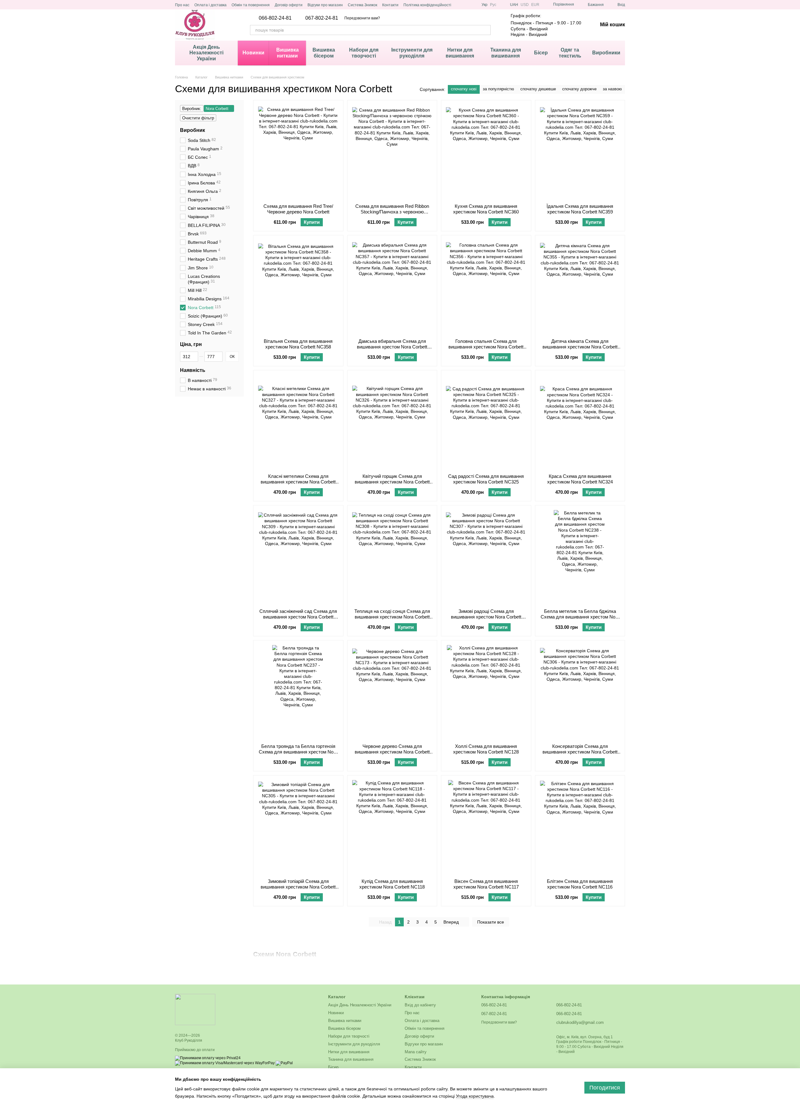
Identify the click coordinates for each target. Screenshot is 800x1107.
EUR (535, 5)
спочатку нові (464, 89)
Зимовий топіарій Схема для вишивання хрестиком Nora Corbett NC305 (298, 887)
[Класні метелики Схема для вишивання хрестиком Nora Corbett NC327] (298, 422)
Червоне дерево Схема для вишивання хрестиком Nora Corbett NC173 (392, 752)
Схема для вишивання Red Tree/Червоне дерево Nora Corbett (298, 208)
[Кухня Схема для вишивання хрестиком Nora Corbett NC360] (486, 152)
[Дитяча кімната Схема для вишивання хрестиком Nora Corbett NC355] (580, 287)
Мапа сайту (416, 1051)
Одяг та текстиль (570, 52)
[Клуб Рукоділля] (195, 1009)
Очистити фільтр (198, 118)
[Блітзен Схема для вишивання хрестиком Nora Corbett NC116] (580, 827)
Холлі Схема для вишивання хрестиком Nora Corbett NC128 (486, 749)
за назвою (612, 89)
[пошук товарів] (486, 30)
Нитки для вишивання (460, 52)
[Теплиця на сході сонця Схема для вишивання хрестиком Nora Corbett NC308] (392, 557)
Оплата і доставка (210, 5)
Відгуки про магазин (325, 5)
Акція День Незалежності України (206, 52)
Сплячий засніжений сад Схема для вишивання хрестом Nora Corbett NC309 (298, 617)
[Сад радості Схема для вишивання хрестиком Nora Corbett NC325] (486, 422)
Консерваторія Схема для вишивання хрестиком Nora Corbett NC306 (580, 752)
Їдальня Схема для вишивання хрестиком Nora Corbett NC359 (580, 208)
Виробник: (191, 108)
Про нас (182, 5)
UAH (514, 5)
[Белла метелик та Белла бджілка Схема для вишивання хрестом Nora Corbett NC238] (580, 557)
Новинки (253, 52)
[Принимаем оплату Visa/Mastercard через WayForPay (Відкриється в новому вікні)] (225, 1063)
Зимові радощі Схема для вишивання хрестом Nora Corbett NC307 (486, 617)
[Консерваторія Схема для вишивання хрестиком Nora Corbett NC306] (580, 692)
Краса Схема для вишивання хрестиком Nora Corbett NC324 (580, 478)
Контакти (390, 5)
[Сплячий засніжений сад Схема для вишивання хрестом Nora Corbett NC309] (298, 557)
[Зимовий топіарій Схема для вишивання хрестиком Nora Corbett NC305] (298, 827)
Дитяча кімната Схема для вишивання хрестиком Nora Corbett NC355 (580, 346)
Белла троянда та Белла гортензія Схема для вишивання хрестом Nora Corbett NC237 (298, 752)
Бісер (541, 52)
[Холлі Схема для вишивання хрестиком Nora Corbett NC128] (486, 692)
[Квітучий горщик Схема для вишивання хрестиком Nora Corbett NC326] (392, 422)
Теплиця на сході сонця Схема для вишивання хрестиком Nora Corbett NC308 (392, 617)
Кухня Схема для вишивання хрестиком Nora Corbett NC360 (486, 208)
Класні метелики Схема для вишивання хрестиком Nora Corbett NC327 (298, 481)
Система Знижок (362, 5)
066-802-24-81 (275, 18)
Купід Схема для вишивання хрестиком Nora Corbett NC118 (392, 884)
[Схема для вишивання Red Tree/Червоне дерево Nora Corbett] (298, 152)
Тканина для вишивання (505, 52)
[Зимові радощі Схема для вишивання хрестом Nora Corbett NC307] (486, 557)
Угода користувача (475, 1096)
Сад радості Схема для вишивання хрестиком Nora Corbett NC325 (486, 478)
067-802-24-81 (321, 18)
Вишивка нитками (287, 52)
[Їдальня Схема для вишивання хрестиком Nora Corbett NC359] (580, 152)
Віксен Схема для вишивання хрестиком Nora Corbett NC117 (486, 884)
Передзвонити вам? (362, 18)
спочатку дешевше (538, 89)
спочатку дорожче (579, 89)
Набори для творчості (363, 52)
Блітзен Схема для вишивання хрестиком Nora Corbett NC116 (580, 884)
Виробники (606, 52)
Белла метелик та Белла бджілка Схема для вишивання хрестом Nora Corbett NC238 (580, 617)
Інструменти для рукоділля (411, 52)
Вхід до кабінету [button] (420, 1005)
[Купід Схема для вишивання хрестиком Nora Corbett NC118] (392, 827)
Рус (493, 5)
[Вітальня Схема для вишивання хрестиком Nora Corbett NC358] (298, 287)
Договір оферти (288, 5)
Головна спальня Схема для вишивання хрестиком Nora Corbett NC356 (485, 346)
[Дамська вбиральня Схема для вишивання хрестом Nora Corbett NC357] (392, 287)
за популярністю (498, 89)
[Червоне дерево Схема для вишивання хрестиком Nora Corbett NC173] (392, 692)
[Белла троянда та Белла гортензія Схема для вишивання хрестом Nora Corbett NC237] (298, 692)
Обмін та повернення (251, 5)
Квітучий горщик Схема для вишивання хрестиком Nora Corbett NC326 (392, 481)
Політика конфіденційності (427, 5)
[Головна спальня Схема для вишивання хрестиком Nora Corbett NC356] (486, 287)
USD (525, 5)
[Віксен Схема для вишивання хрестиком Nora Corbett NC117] (486, 827)
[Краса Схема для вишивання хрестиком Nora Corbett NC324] (580, 422)
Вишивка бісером (323, 52)
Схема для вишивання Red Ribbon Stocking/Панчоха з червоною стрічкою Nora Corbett (392, 211)
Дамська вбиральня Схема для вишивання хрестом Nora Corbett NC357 (392, 346)
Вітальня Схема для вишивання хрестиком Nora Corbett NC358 (298, 343)
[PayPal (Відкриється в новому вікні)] (284, 1063)
